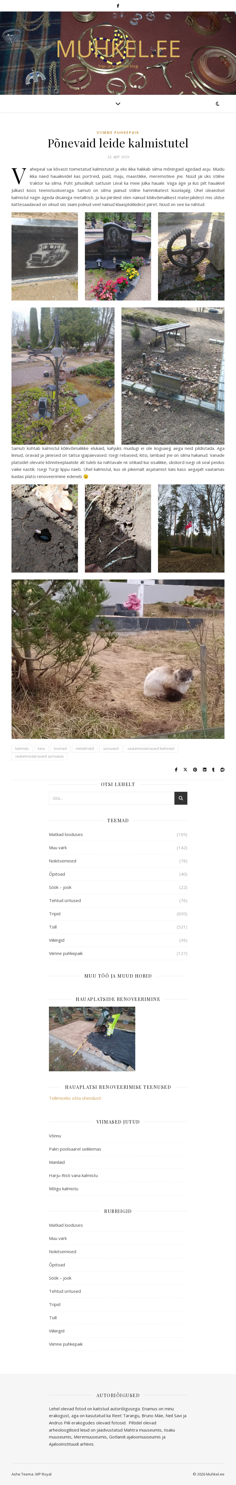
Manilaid (57, 1162)
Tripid (54, 913)
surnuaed (111, 748)
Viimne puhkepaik (118, 132)
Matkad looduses (66, 834)
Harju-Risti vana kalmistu (73, 1175)
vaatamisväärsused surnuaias (39, 756)
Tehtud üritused (65, 900)
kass (41, 748)
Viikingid (56, 940)
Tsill (53, 927)
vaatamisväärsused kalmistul (150, 748)
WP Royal (43, 1474)
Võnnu (55, 1136)
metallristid (85, 748)
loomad (60, 748)
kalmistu (22, 748)
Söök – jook (60, 887)
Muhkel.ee (118, 48)
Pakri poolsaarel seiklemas (75, 1149)
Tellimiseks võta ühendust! (75, 1098)
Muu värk (58, 847)
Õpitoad (57, 874)
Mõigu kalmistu (63, 1188)
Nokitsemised (62, 861)
